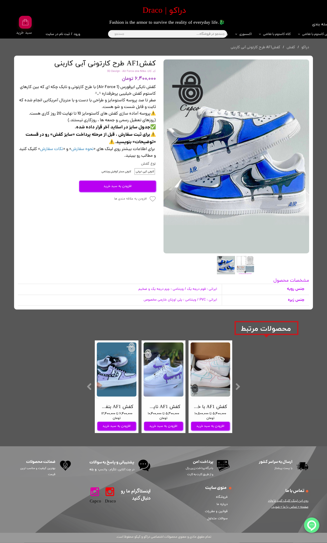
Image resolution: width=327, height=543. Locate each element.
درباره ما (222, 504)
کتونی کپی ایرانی (145, 172)
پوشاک (223, 34)
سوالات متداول (217, 518)
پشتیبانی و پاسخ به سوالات (111, 462)
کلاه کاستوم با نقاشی (277, 34)
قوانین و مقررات (217, 511)
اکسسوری (245, 34)
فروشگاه (222, 497)
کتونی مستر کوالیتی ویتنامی (116, 172)
